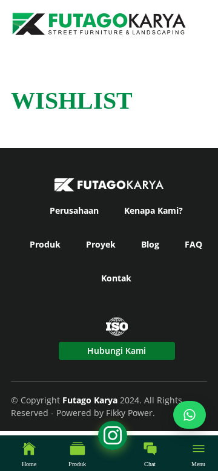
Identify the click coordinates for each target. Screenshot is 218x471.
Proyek (101, 244)
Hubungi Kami (116, 350)
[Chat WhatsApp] (189, 415)
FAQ (193, 244)
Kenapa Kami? (153, 210)
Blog (150, 244)
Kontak (116, 278)
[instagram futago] (14, 455)
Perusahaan (74, 210)
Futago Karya (91, 400)
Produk (45, 244)
